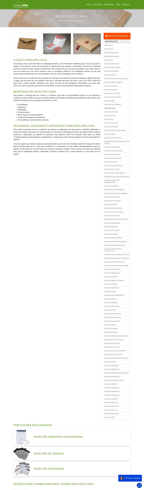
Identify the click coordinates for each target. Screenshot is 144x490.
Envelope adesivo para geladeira (116, 78)
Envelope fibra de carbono (114, 280)
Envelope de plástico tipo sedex (116, 219)
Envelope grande (110, 284)
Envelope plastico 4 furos (114, 339)
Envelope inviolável (111, 288)
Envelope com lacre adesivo (114, 173)
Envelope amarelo (111, 86)
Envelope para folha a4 (112, 314)
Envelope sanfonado (112, 376)
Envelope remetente (111, 369)
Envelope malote (110, 299)
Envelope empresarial (112, 273)
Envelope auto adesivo (112, 93)
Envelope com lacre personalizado (111, 181)
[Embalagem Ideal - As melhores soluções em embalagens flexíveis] (20, 4)
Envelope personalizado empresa (116, 336)
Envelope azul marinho (112, 104)
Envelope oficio (110, 310)
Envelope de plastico (112, 215)
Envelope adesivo (110, 75)
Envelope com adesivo (112, 154)
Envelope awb (109, 101)
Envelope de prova (111, 227)
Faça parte (126, 4)
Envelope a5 (108, 60)
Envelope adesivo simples (113, 82)
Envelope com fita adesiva (113, 165)
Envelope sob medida (111, 388)
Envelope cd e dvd (111, 123)
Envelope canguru (111, 112)
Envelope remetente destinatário (116, 373)
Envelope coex (109, 134)
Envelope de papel (111, 204)
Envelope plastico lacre (113, 354)
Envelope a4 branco (111, 53)
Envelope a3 (108, 45)
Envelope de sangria (111, 230)
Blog (118, 4)
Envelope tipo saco (111, 402)
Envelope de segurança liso (114, 262)
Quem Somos (97, 4)
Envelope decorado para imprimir (116, 265)
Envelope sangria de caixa (113, 380)
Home (89, 5)
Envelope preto (110, 362)
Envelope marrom (110, 302)
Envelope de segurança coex (115, 245)
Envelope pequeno (111, 332)
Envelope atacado (110, 90)
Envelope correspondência (114, 190)
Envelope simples (110, 384)
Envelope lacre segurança (114, 295)
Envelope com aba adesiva (113, 151)
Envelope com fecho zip (112, 158)
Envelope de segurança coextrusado (113, 250)
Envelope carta (110, 115)
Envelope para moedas (112, 321)
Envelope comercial (111, 186)
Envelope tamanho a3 (112, 391)
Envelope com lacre (111, 169)
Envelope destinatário (112, 269)
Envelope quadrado (111, 365)
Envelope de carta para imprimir (115, 193)
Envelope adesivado (111, 71)
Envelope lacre (110, 291)
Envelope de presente (112, 223)
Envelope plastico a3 (112, 343)
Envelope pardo (110, 325)
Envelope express (111, 277)
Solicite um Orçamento (118, 36)
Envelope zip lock (110, 410)
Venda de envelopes (111, 414)
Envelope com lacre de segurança (117, 177)
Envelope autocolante (112, 97)
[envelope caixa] (26, 44)
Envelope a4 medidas (111, 56)
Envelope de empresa (112, 197)
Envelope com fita (110, 162)
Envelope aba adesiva (111, 64)
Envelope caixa (110, 108)
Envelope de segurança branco (115, 241)
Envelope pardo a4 (111, 328)
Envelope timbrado (111, 399)
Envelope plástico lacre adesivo (116, 358)
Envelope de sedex (111, 234)
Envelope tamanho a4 (112, 395)
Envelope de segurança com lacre (117, 254)
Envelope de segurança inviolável (116, 258)
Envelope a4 (108, 49)
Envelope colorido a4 (112, 147)
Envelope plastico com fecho (115, 351)
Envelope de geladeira (112, 201)
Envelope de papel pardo (113, 208)
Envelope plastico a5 (112, 347)
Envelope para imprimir (112, 317)
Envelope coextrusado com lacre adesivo (116, 142)
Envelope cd (108, 119)
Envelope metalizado (111, 306)
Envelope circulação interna (115, 130)
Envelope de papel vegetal (114, 212)
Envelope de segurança (113, 238)
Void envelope (109, 417)
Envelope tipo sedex (111, 406)
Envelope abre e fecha (112, 67)
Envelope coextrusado (112, 138)
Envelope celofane (111, 127)
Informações (109, 4)
